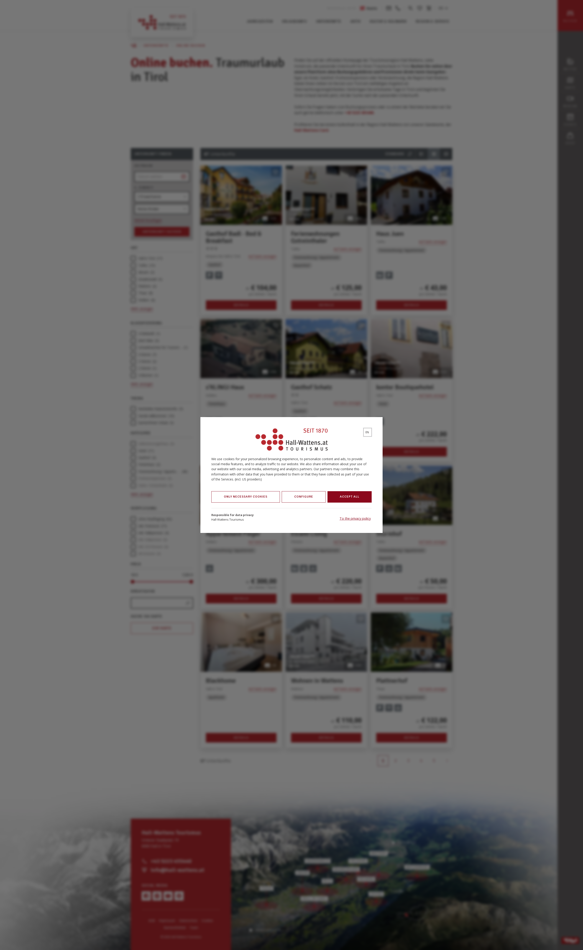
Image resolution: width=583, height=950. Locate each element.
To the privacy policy (355, 518)
